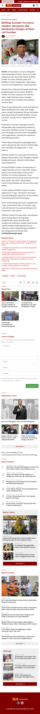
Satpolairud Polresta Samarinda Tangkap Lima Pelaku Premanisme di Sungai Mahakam (18, 616)
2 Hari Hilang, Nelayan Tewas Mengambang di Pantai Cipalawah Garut (21, 490)
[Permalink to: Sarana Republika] (3, 36)
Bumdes (5, 276)
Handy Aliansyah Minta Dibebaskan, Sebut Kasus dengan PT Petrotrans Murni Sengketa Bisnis (18, 637)
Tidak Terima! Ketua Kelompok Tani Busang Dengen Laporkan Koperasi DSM (29, 438)
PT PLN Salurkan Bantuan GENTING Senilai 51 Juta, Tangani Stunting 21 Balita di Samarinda (19, 264)
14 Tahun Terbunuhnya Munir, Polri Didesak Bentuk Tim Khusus (20, 497)
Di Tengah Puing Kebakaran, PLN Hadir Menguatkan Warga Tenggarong (19, 248)
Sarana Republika (11, 35)
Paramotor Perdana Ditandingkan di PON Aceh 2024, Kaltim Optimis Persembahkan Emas (22, 468)
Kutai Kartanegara (11, 19)
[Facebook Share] (20, 282)
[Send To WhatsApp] (36, 282)
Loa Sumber (21, 276)
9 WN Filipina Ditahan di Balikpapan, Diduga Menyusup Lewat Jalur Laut (16, 630)
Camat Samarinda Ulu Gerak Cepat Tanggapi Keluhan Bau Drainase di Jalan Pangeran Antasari (25, 555)
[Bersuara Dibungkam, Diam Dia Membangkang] (20, 409)
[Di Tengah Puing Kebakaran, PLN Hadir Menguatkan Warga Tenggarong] (29, 296)
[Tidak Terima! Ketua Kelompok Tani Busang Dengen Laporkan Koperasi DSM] (29, 429)
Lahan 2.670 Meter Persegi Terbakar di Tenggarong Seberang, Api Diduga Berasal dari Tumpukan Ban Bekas (19, 243)
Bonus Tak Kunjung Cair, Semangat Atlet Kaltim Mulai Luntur (24, 676)
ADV (3, 19)
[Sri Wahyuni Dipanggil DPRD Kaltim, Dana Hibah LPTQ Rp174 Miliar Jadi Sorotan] (8, 547)
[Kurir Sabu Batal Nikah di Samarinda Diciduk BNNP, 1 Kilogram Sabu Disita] (20, 586)
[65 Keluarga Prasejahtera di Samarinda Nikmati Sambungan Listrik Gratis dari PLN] (10, 316)
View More (19, 446)
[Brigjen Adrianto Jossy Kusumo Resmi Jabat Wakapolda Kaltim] (10, 429)
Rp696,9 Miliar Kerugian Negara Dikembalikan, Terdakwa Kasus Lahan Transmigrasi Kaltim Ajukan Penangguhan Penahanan (19, 623)
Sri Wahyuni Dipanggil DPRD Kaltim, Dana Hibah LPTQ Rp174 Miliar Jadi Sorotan (25, 546)
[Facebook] (18, 703)
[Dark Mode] (34, 5)
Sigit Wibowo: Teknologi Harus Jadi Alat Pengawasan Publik (20, 269)
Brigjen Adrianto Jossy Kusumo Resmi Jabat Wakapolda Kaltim (9, 438)
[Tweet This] (24, 282)
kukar (13, 276)
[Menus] (3, 5)
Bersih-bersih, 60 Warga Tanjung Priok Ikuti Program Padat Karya (21, 504)
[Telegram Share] (32, 282)
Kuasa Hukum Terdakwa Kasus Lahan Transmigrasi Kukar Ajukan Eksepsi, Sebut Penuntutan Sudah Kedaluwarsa (19, 608)
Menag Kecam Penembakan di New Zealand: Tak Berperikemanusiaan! (21, 482)
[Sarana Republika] (13, 5)
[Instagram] (22, 703)
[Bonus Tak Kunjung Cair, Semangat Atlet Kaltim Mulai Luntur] (8, 676)
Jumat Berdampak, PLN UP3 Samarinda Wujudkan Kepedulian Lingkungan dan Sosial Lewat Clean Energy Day (19, 259)
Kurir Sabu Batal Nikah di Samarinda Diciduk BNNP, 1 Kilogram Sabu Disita (19, 601)
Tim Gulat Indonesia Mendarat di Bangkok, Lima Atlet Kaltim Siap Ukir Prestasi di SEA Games (26, 667)
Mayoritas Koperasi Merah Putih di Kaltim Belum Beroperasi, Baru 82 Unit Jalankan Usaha (19, 539)
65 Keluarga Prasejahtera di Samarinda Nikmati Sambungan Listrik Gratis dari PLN (18, 253)
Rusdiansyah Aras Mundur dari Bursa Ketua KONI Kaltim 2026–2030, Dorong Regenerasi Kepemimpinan (25, 657)
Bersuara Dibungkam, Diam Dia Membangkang (18, 421)
